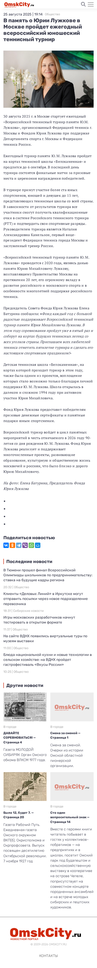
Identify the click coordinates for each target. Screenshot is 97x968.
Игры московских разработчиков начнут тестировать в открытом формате (39, 619)
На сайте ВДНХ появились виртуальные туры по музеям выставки (45, 638)
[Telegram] (18, 545)
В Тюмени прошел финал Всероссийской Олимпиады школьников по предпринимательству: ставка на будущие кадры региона (47, 575)
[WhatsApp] (31, 545)
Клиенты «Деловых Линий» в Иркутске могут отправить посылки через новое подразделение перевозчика (45, 599)
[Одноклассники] (12, 545)
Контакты (48, 956)
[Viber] (25, 545)
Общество (52, 14)
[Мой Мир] (37, 545)
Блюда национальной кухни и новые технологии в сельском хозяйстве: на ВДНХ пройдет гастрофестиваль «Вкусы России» (47, 660)
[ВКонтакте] (6, 545)
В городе (9, 727)
